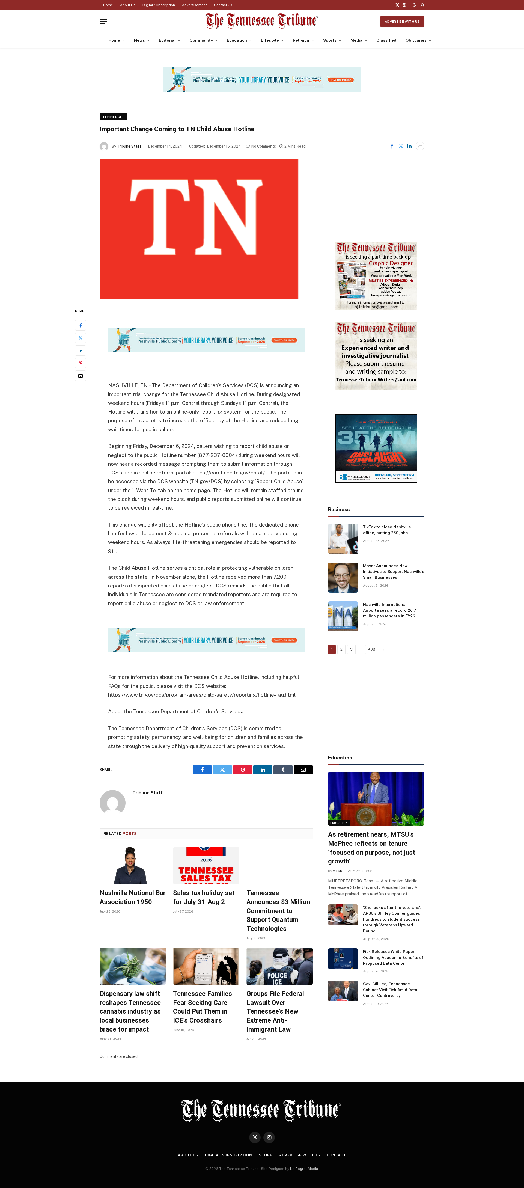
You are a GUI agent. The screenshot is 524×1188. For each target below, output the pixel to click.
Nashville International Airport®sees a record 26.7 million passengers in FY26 (389, 610)
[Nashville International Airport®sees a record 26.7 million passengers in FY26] (343, 616)
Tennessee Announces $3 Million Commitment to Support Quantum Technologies (278, 910)
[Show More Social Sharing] (420, 146)
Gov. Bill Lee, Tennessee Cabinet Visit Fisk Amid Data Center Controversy (390, 989)
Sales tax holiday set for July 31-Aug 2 (203, 897)
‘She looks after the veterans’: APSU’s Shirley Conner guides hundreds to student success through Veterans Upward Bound (392, 919)
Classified (386, 40)
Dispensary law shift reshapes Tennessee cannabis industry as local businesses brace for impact (130, 1011)
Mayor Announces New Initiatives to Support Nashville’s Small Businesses (393, 571)
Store (266, 1155)
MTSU (337, 871)
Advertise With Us (402, 21)
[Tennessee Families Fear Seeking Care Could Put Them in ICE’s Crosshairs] (206, 966)
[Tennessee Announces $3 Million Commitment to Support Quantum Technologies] (279, 865)
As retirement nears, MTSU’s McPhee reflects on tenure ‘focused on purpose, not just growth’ (371, 848)
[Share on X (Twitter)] (401, 146)
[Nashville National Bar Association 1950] (133, 865)
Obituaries (416, 40)
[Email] (80, 375)
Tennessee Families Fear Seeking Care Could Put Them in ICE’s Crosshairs (202, 1007)
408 (371, 649)
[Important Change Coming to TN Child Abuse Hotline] (206, 229)
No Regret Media (304, 1169)
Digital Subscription (158, 5)
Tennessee (113, 117)
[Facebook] (80, 325)
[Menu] (103, 21)
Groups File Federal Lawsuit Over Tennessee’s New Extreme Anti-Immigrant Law (275, 1011)
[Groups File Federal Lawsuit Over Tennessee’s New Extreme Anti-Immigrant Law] (279, 966)
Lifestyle (270, 40)
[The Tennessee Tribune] (262, 21)
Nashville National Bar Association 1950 (133, 897)
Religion (301, 40)
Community (201, 40)
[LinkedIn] (80, 350)
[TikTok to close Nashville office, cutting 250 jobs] (343, 539)
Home (108, 5)
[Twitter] (80, 338)
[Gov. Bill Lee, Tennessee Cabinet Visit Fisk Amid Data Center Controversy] (343, 991)
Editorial (167, 40)
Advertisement (194, 5)
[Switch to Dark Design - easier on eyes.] (414, 5)
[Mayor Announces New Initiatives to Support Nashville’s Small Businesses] (343, 578)
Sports (330, 40)
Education (237, 40)
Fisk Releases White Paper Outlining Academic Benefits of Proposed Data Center (393, 957)
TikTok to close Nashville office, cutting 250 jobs (387, 530)
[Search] (422, 5)
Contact (336, 1155)
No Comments (263, 146)
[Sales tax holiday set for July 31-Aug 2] (206, 865)
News (139, 40)
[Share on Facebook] (392, 146)
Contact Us (223, 5)
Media (356, 40)
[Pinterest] (80, 363)
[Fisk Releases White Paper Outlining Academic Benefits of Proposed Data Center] (343, 958)
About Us (127, 5)
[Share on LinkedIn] (409, 146)
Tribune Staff (129, 146)
